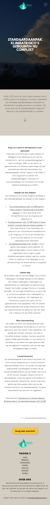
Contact (25, 472)
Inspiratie (25, 470)
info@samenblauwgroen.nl (37, 497)
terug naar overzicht (25, 431)
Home (25, 457)
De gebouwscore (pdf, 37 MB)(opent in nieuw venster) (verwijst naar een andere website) (27, 223)
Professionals (25, 462)
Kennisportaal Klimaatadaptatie (35, 417)
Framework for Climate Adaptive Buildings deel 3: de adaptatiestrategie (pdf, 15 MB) (25, 399)
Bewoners (25, 459)
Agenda (25, 464)
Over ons (25, 467)
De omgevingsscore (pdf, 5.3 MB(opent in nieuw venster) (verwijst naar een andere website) (27, 209)
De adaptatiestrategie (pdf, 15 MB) (23, 243)
